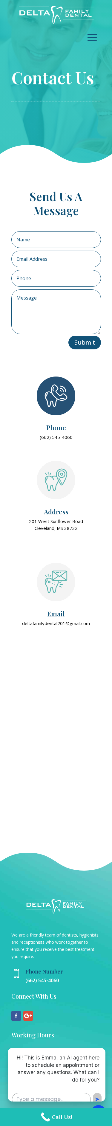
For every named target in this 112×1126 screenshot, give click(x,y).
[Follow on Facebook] (16, 1016)
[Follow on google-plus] (28, 1016)
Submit (84, 342)
